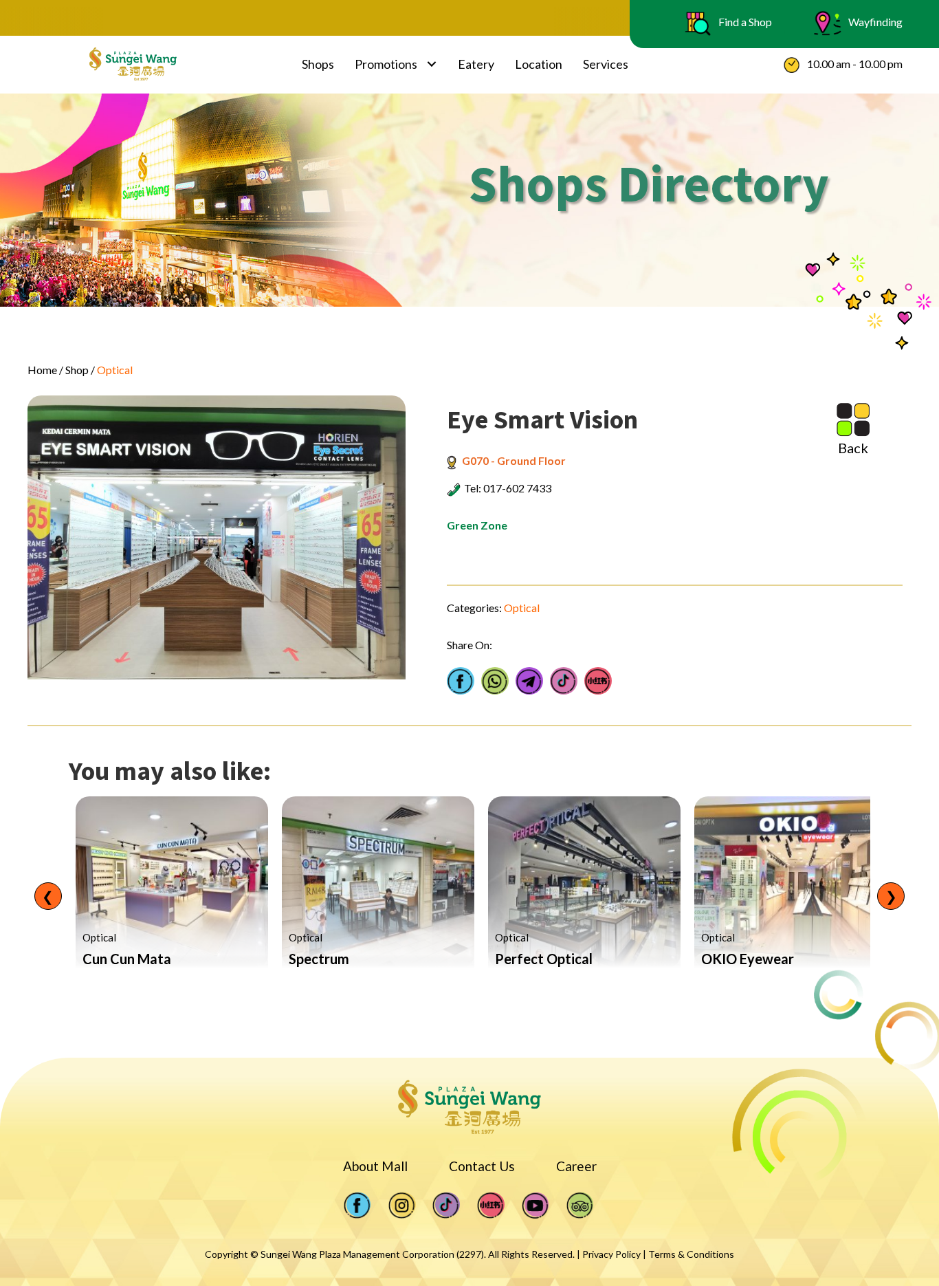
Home (42, 369)
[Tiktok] (446, 1204)
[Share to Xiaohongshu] (598, 681)
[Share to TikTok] (563, 681)
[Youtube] (535, 1204)
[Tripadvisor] (580, 1204)
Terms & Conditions (691, 1254)
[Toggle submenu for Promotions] (432, 64)
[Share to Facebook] (460, 681)
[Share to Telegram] (529, 681)
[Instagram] (402, 1204)
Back (853, 447)
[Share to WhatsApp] (495, 681)
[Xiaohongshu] (490, 1204)
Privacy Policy (611, 1254)
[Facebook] (357, 1204)
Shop (77, 369)
